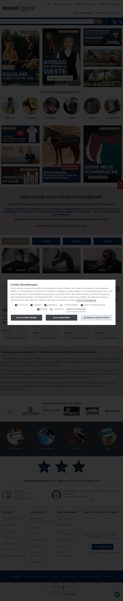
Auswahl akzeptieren (96, 318)
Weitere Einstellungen (76, 309)
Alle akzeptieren (26, 318)
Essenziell (23, 305)
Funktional (59, 309)
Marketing (53, 305)
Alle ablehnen (61, 318)
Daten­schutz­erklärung (86, 300)
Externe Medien (71, 305)
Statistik (38, 305)
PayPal (44, 309)
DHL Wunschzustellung (95, 305)
